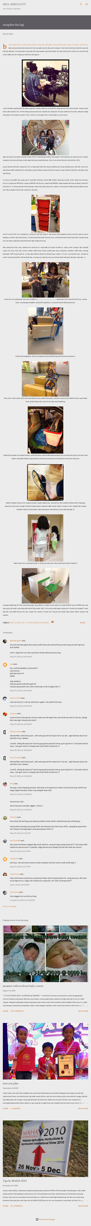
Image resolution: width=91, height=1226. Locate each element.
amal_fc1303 (15, 698)
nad (11, 664)
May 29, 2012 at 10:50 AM (21, 724)
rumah (37, 623)
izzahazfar (14, 858)
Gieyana (13, 713)
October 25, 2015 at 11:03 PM (22, 900)
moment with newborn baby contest (23, 986)
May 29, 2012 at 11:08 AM (21, 794)
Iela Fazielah (15, 840)
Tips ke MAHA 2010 (15, 1181)
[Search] (81, 4)
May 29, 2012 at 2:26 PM (20, 833)
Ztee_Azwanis (15, 731)
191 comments (17, 1011)
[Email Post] (52, 623)
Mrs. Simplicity (14, 4)
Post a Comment (9, 906)
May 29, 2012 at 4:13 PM (20, 851)
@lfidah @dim (15, 640)
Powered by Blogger (47, 1219)
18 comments (16, 1206)
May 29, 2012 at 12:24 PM (21, 809)
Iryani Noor (14, 874)
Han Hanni (14, 892)
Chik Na (13, 817)
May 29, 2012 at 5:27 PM (20, 866)
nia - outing (27, 623)
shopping (44, 623)
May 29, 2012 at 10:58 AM (21, 750)
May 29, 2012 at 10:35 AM (21, 706)
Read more (83, 1011)
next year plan (10, 1083)
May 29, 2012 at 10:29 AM (21, 690)
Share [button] (82, 623)
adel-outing (15, 623)
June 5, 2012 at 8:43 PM (19, 885)
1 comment (15, 1108)
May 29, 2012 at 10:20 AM (21, 656)
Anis (12, 783)
